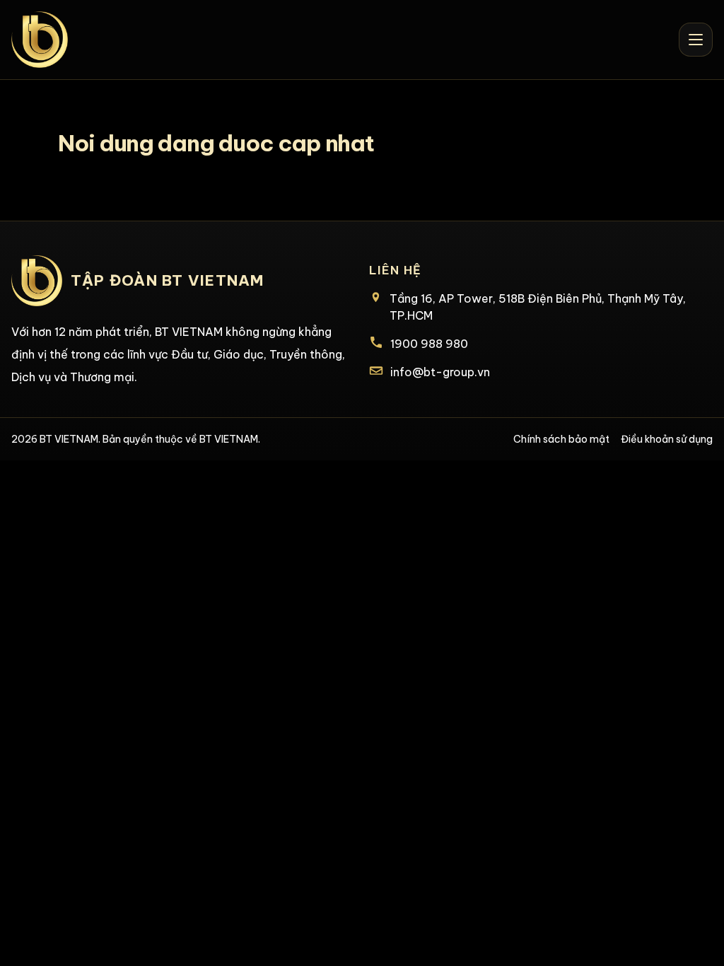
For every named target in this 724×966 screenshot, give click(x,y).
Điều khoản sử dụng (667, 439)
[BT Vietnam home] (39, 39)
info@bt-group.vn (440, 372)
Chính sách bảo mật (561, 439)
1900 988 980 (429, 344)
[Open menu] (696, 40)
